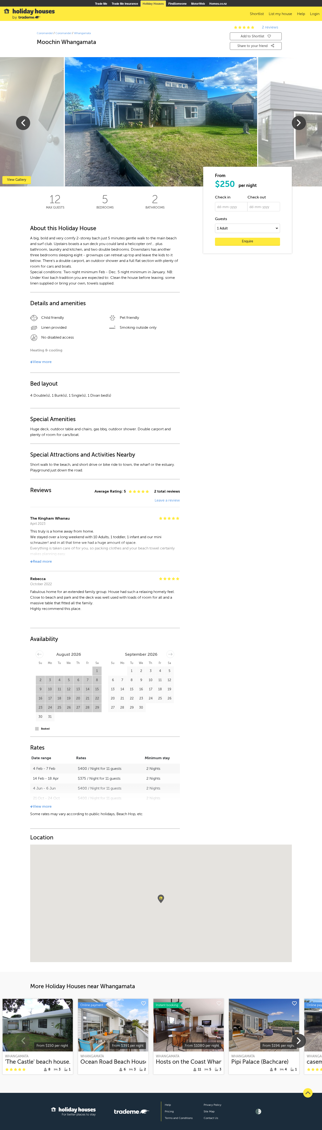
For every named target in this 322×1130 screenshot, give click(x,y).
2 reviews (270, 27)
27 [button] (78, 707)
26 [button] (69, 707)
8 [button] (97, 680)
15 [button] (97, 689)
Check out (257, 197)
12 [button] (68, 689)
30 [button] (40, 717)
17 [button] (50, 698)
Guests (221, 219)
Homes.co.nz (218, 3)
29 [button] (97, 707)
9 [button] (40, 689)
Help (168, 1104)
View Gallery (16, 180)
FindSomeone (177, 3)
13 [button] (78, 689)
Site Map (209, 1111)
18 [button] (59, 698)
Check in (223, 197)
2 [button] (40, 680)
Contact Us (211, 1118)
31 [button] (50, 717)
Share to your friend (252, 46)
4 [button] (59, 680)
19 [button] (68, 698)
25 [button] (59, 707)
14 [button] (87, 689)
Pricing (169, 1111)
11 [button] (59, 689)
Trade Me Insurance (125, 3)
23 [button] (40, 707)
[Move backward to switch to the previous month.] (39, 654)
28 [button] (88, 707)
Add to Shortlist (252, 36)
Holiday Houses (153, 3)
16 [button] (40, 698)
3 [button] (50, 680)
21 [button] (87, 698)
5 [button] (69, 680)
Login (314, 14)
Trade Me (101, 3)
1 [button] (97, 671)
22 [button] (97, 698)
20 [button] (78, 698)
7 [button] (87, 680)
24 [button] (50, 707)
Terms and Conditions (179, 1118)
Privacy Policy (212, 1104)
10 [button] (50, 689)
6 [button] (78, 680)
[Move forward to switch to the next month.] (170, 654)
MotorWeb (198, 3)
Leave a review (167, 500)
